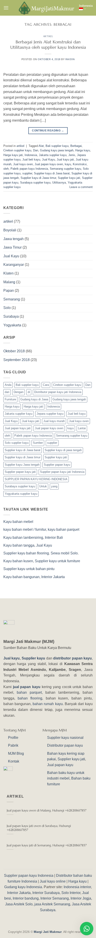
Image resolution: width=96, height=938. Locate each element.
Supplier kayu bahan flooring (26, 553)
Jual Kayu (48, 159)
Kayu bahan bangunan (21, 577)
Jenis (71, 155)
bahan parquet (29, 692)
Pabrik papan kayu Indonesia (29, 168)
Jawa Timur (12, 247)
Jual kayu (11, 658)
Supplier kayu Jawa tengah (22, 464)
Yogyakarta (12, 325)
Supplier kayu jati (69, 178)
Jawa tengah (13, 239)
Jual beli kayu (31, 159)
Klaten (8, 273)
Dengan (18, 392)
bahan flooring (30, 698)
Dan (35, 150)
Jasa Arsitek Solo (19, 904)
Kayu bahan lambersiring (23, 537)
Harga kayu (82, 150)
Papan (8, 290)
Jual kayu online (53, 881)
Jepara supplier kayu (50, 413)
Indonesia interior (77, 887)
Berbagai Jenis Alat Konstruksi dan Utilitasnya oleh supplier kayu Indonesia (48, 44)
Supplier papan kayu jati (20, 471)
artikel (48, 36)
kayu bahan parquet (63, 529)
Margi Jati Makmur (48, 932)
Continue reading (48, 130)
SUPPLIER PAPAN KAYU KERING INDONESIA (36, 479)
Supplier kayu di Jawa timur (38, 178)
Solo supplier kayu (17, 442)
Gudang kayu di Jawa (34, 399)
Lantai (82, 428)
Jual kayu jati (65, 159)
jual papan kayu (27, 687)
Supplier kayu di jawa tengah (63, 450)
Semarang (11, 299)
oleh (6, 168)
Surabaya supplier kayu (35, 182)
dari (7, 392)
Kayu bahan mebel (18, 522)
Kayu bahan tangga (18, 545)
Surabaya (11, 316)
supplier (27, 173)
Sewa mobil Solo (64, 553)
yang (54, 486)
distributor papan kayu (72, 658)
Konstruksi (80, 164)
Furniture (10, 399)
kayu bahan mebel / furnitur (24, 529)
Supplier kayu (34, 658)
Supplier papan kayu (57, 464)
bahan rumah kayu (48, 704)
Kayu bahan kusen (18, 561)
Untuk (43, 486)
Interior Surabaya (46, 893)
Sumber (38, 442)
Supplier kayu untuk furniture (57, 561)
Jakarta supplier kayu (53, 155)
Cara (46, 385)
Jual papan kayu (60, 765)
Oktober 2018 (14, 351)
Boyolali (9, 230)
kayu (68, 164)
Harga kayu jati (13, 155)
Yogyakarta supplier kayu (21, 493)
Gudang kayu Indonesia (23, 887)
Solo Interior (70, 893)
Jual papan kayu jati (18, 428)
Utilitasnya (59, 182)
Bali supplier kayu (57, 146)
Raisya (70, 59)
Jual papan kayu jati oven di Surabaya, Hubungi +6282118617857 (39, 828)
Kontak (13, 761)
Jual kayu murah (54, 421)
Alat (41, 146)
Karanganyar (13, 264)
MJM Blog (16, 753)
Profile (13, 737)
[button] (6, 7)
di (29, 392)
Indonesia (86, 5)
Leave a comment (81, 187)
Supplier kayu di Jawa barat (52, 173)
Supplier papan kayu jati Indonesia (62, 471)
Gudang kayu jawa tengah (56, 150)
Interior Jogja (81, 898)
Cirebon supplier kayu (17, 150)
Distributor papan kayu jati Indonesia (57, 392)
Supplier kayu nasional (65, 737)
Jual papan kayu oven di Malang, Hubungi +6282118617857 (46, 810)
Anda (8, 385)
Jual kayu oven (23, 164)
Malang (9, 282)
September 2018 (16, 360)
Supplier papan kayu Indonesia (28, 875)
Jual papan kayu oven (49, 164)
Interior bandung (26, 898)
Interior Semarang (54, 898)
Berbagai (76, 146)
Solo (7, 308)
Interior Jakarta (53, 577)
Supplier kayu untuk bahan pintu (28, 569)
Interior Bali (54, 537)
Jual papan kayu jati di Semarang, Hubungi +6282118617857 (47, 845)
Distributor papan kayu (65, 745)
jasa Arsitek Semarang (52, 904)
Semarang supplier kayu (65, 168)
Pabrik (13, 745)
